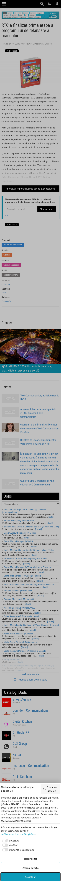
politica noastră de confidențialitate (18, 833)
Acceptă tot (30, 876)
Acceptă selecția (31, 867)
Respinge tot (30, 858)
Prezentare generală (51, 788)
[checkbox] (10, 840)
